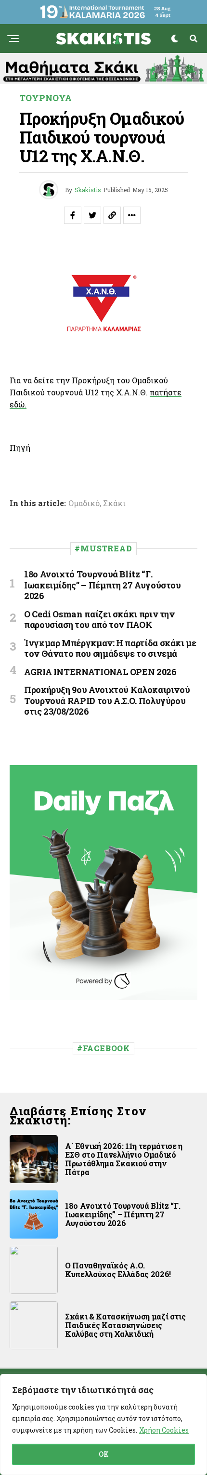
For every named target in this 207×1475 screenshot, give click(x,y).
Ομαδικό (84, 503)
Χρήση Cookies (164, 1430)
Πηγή (20, 448)
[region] (103, 1424)
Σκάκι (114, 503)
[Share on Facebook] (72, 215)
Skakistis (88, 190)
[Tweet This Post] (92, 215)
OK (104, 1454)
